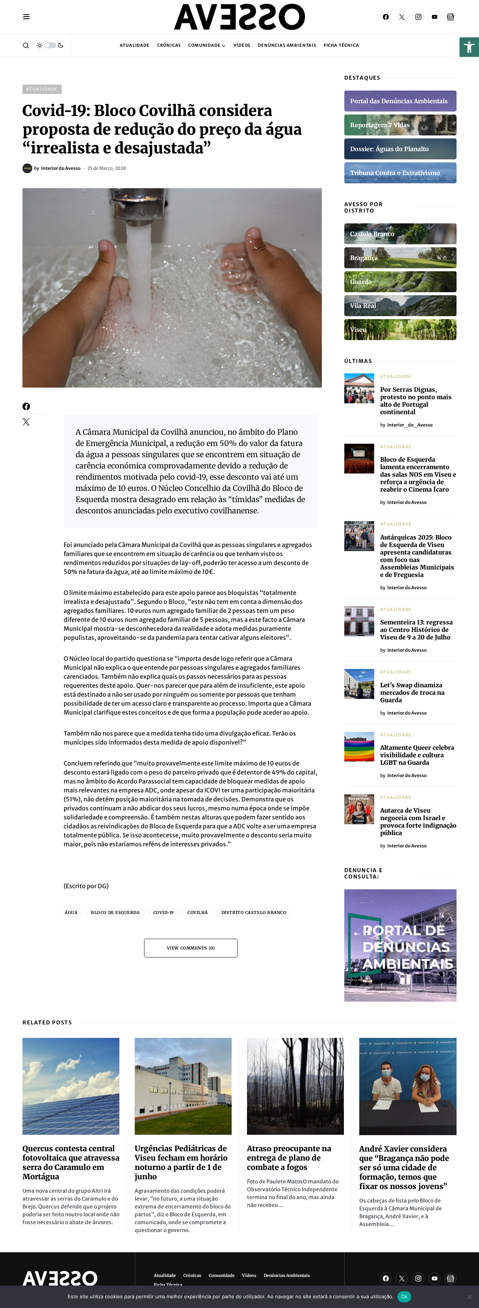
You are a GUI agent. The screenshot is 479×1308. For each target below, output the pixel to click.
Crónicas (192, 1275)
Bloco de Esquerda (115, 912)
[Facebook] (386, 16)
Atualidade (42, 89)
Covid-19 (163, 912)
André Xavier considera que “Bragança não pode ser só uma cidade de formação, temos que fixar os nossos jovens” (404, 1167)
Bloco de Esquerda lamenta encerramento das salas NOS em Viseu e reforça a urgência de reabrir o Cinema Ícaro (418, 474)
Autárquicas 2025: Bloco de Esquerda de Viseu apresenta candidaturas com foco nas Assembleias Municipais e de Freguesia (417, 556)
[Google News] (451, 16)
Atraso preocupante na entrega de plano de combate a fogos (289, 1158)
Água (71, 912)
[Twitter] (402, 16)
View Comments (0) (191, 948)
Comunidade (222, 1275)
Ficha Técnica (168, 1284)
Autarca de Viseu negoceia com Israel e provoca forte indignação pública (418, 822)
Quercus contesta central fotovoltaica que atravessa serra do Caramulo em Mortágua (70, 1162)
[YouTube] (434, 16)
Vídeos (249, 1275)
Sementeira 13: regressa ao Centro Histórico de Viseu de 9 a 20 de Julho (416, 629)
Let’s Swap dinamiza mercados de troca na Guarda (412, 692)
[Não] (469, 1297)
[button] (469, 47)
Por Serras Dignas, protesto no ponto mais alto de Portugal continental (416, 401)
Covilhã (197, 912)
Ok (404, 1296)
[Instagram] (418, 16)
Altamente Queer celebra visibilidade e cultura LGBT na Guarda (417, 755)
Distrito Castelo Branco (254, 912)
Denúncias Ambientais (287, 1275)
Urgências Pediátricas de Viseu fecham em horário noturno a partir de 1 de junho (181, 1162)
